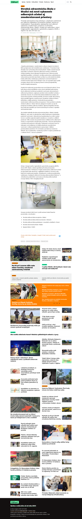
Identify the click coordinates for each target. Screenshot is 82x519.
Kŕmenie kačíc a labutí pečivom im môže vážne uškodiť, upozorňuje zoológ (50, 310)
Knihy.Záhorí (35, 2)
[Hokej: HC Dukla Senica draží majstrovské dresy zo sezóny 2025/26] (67, 250)
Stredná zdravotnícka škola (32, 241)
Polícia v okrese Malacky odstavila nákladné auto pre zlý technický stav (30, 436)
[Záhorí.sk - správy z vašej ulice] (14, 2)
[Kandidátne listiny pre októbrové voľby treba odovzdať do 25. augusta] (15, 444)
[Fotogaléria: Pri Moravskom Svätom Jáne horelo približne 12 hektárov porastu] (25, 459)
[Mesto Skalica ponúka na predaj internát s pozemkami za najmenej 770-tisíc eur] (67, 469)
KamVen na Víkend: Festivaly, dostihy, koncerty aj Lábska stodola (24, 303)
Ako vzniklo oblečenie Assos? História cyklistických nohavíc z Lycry (34, 334)
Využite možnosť (18, 510)
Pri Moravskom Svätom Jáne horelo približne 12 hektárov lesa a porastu (51, 461)
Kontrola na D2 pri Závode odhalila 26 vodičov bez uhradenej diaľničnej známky (51, 417)
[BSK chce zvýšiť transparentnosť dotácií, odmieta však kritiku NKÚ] (15, 493)
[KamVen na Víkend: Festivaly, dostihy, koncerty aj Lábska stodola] (25, 291)
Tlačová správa (33, 32)
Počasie (41, 2)
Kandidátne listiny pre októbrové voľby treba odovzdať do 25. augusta (29, 444)
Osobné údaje (31, 510)
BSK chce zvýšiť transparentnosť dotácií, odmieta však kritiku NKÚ (29, 493)
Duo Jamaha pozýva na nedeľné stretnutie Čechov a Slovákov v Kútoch (54, 300)
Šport (52, 2)
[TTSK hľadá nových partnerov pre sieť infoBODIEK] (67, 318)
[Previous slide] (54, 303)
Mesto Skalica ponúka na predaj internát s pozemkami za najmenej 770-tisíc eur (51, 469)
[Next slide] (59, 303)
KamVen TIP (14, 300)
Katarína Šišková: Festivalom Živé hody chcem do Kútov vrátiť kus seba (56, 389)
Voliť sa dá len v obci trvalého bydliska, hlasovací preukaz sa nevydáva (51, 326)
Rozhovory (47, 2)
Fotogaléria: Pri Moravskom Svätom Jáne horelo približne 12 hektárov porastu (24, 469)
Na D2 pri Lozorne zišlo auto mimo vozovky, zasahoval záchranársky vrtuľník (23, 268)
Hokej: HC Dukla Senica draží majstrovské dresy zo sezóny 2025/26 (51, 250)
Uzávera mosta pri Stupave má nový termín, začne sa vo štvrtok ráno (51, 409)
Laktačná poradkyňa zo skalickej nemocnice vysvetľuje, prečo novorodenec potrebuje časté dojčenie (30, 371)
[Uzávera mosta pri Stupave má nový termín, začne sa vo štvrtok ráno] (67, 409)
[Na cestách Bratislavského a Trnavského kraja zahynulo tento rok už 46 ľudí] (15, 485)
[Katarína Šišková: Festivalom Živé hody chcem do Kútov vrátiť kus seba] (57, 376)
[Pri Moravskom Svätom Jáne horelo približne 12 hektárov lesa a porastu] (67, 461)
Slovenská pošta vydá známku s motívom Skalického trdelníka (49, 352)
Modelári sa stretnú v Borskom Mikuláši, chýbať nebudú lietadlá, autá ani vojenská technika (54, 295)
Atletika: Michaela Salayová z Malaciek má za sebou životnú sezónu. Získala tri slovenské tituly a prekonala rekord (51, 342)
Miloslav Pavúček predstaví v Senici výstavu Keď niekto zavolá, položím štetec (55, 290)
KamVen (28, 2)
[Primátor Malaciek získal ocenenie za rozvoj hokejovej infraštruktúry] (57, 483)
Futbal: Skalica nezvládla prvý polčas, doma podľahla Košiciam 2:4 (30, 477)
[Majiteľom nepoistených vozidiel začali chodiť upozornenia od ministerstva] (67, 258)
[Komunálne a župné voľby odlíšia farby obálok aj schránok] (57, 432)
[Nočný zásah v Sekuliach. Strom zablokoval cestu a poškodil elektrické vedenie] (25, 348)
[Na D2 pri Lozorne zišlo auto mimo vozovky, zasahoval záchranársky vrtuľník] (25, 253)
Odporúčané (14, 263)
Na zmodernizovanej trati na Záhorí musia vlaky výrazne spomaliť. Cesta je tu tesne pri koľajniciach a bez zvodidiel (25, 415)
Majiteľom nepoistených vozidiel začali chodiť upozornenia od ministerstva (51, 258)
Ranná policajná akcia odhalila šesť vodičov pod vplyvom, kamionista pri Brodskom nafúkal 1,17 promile (29, 427)
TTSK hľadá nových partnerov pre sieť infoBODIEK (48, 318)
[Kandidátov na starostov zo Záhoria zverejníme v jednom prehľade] (15, 390)
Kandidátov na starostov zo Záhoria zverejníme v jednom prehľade (30, 390)
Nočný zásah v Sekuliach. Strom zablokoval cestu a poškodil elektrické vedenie (23, 359)
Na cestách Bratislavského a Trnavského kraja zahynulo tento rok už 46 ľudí (30, 485)
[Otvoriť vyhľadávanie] (71, 2)
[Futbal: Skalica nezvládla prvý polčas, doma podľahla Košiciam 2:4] (15, 477)
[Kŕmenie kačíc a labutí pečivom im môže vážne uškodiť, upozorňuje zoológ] (67, 310)
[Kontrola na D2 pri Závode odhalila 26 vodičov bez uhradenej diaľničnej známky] (67, 417)
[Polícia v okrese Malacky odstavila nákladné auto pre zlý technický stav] (15, 436)
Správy (23, 2)
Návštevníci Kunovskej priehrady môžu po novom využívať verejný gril (25, 326)
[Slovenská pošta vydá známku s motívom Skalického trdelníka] (67, 352)
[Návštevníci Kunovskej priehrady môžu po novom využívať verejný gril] (25, 316)
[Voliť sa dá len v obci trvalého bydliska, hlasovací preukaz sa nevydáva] (67, 326)
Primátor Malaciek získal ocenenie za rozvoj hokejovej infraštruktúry (55, 493)
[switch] (68, 2)
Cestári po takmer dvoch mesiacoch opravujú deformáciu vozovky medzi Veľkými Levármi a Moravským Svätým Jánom (51, 400)
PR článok (44, 264)
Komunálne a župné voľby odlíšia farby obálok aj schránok (55, 443)
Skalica (23, 241)
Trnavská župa (44, 241)
